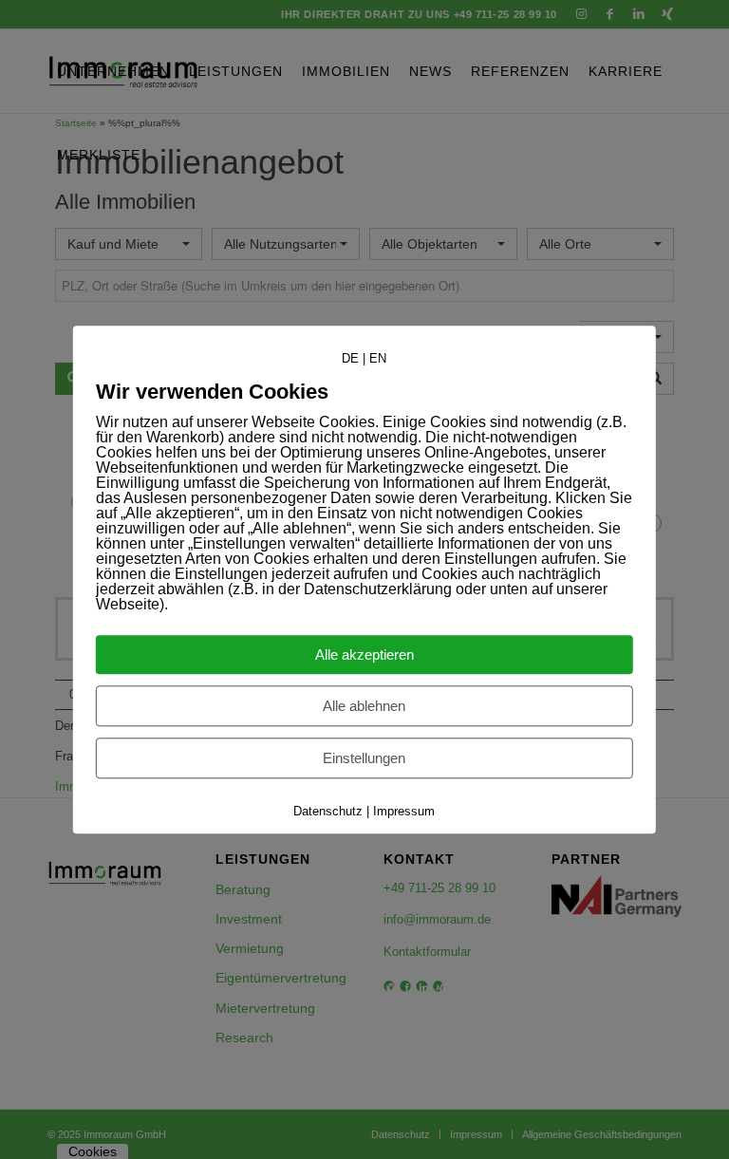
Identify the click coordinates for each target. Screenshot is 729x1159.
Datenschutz (328, 811)
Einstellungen (364, 758)
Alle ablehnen (364, 706)
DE (350, 358)
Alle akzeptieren (364, 654)
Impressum (404, 811)
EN (377, 358)
